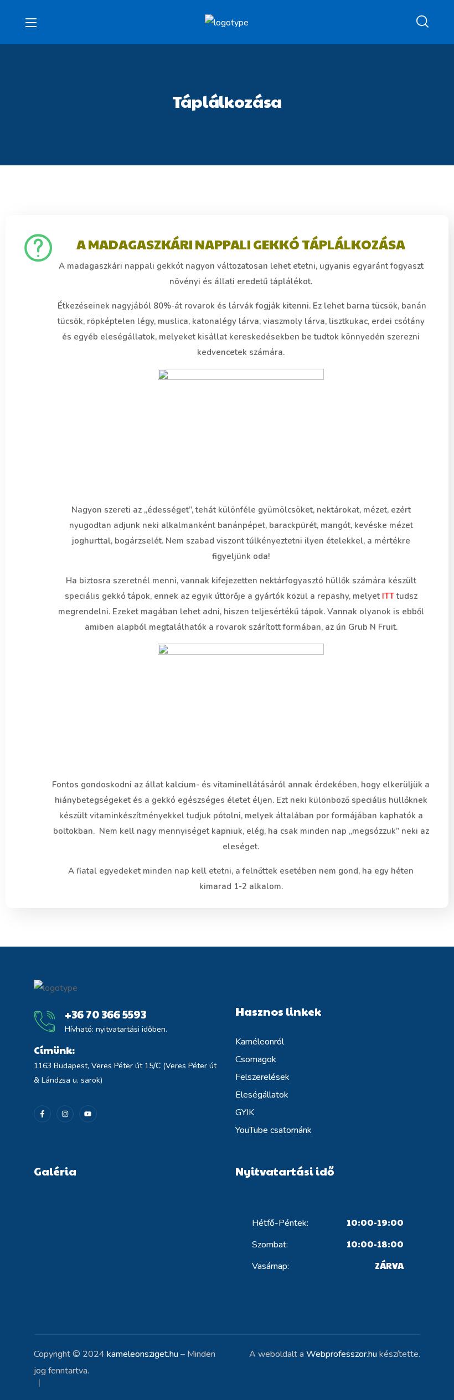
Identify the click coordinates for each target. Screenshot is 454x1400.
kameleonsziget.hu (142, 1354)
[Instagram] (65, 1113)
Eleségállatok (261, 1095)
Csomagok (255, 1059)
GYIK (244, 1112)
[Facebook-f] (42, 1113)
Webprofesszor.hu (341, 1354)
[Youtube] (87, 1113)
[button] (422, 22)
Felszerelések (262, 1077)
